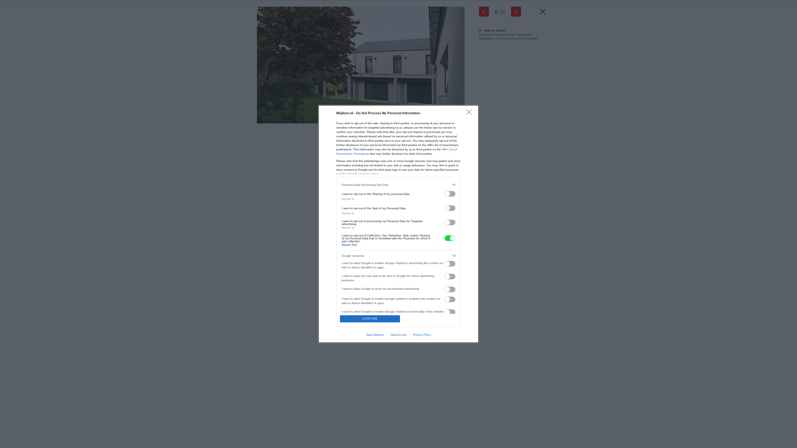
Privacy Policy (422, 334)
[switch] (450, 194)
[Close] (470, 113)
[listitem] (398, 185)
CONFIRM (370, 318)
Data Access (398, 334)
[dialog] (398, 224)
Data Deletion (375, 334)
